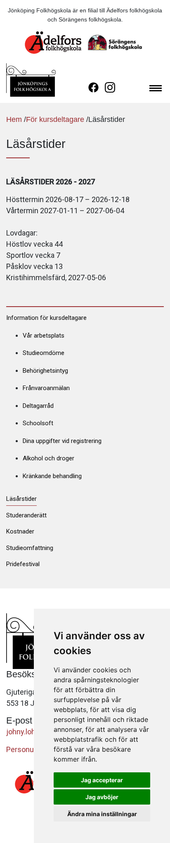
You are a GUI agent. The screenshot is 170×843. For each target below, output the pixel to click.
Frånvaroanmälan (46, 388)
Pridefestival (23, 564)
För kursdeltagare (55, 119)
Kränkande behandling (52, 476)
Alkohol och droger (48, 458)
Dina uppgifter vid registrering (62, 441)
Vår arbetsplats (43, 335)
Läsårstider (21, 498)
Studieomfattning (29, 548)
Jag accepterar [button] (102, 779)
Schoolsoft (38, 423)
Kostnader (20, 531)
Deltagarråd (38, 406)
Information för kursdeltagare (46, 317)
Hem (14, 119)
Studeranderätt (26, 515)
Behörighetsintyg (45, 370)
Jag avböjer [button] (101, 796)
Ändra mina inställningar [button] (102, 813)
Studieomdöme (43, 353)
